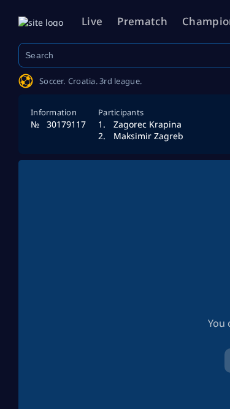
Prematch (142, 21)
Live (92, 21)
